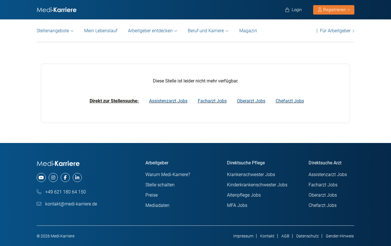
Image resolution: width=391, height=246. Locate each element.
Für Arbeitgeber (335, 31)
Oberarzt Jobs (251, 101)
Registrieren (334, 9)
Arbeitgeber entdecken (150, 30)
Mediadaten (157, 205)
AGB (285, 236)
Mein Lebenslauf (100, 30)
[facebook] (65, 177)
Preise (151, 195)
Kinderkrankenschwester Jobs (257, 184)
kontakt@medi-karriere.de (70, 204)
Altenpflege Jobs (244, 195)
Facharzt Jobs (212, 101)
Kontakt (267, 236)
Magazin (248, 30)
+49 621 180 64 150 (65, 192)
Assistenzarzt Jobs (168, 101)
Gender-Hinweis (340, 236)
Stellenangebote (53, 30)
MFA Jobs (237, 205)
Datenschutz (307, 236)
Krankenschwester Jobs (251, 174)
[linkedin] (77, 177)
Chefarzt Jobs (290, 101)
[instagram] (53, 177)
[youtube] (41, 177)
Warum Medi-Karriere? (167, 174)
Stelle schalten (160, 184)
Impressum (243, 236)
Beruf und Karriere (206, 30)
